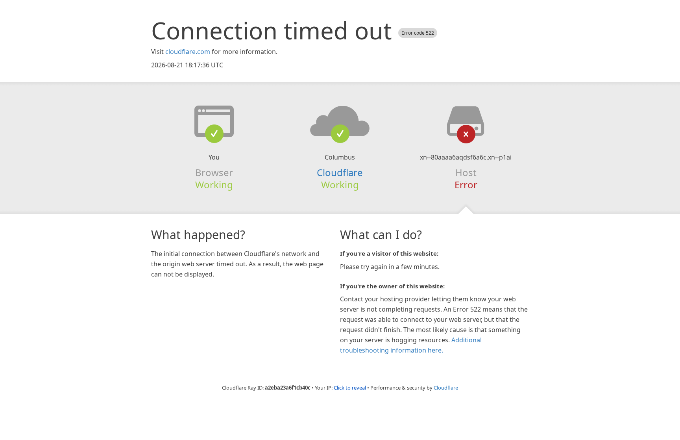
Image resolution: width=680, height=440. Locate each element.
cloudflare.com (187, 51)
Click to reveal (350, 387)
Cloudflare (340, 172)
